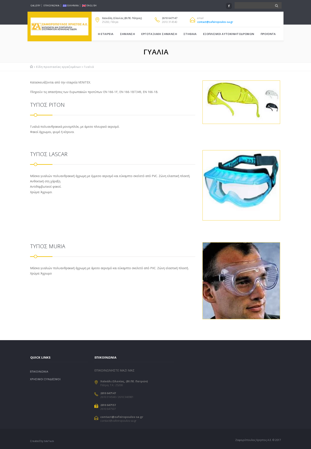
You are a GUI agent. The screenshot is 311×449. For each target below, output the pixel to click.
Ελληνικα (73, 5)
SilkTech (49, 441)
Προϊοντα (268, 34)
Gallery (35, 5)
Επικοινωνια (51, 5)
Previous (197, 104)
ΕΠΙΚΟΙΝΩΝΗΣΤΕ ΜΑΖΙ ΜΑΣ (114, 370)
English (92, 5)
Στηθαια (190, 34)
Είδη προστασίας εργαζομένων (58, 67)
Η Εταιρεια (106, 34)
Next (285, 104)
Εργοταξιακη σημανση (159, 34)
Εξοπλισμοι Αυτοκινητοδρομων (228, 34)
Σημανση (127, 34)
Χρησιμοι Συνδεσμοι (45, 379)
